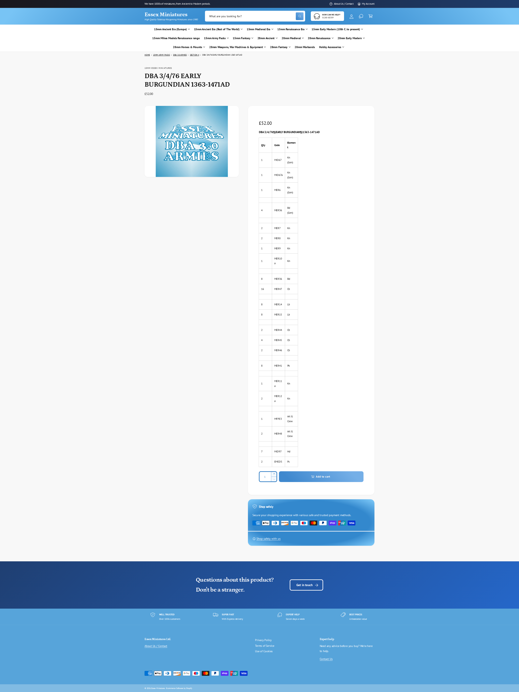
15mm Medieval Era (258, 29)
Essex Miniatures (158, 688)
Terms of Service (264, 646)
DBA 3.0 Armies (180, 55)
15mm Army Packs (215, 38)
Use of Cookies (264, 651)
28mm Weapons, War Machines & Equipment (236, 47)
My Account (368, 3)
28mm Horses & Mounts (187, 47)
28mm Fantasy (278, 47)
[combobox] (255, 16)
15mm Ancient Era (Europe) (170, 29)
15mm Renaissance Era (291, 29)
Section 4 (194, 55)
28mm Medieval (291, 38)
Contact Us (326, 659)
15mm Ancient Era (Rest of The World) (217, 29)
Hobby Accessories (330, 47)
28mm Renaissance (319, 38)
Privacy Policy (263, 640)
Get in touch (304, 585)
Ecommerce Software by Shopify (179, 688)
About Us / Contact (344, 3)
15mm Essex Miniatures (158, 68)
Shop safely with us (268, 538)
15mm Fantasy (241, 38)
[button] (370, 16)
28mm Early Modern (350, 38)
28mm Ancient (266, 38)
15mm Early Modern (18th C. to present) (336, 29)
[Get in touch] (361, 16)
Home (147, 55)
